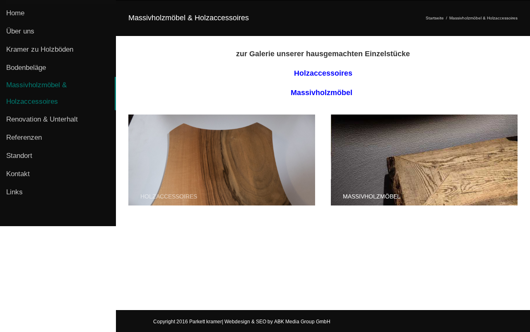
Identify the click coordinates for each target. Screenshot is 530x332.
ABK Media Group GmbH (302, 322)
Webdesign (237, 322)
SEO (261, 322)
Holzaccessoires (323, 73)
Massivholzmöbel (321, 92)
